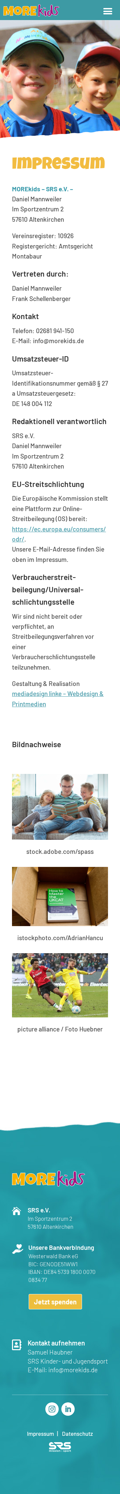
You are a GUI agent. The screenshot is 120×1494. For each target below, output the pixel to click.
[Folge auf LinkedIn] (68, 1409)
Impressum (40, 1433)
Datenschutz (77, 1433)
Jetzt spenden (55, 1302)
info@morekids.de (73, 1370)
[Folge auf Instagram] (52, 1409)
